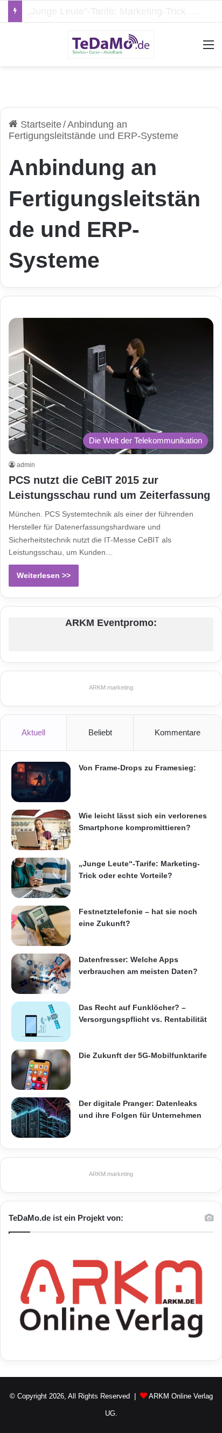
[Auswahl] (208, 49)
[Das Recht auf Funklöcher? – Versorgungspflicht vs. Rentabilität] (41, 1021)
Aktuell (33, 732)
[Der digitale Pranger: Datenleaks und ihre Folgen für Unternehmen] (41, 1117)
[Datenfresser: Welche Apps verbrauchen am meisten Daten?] (41, 974)
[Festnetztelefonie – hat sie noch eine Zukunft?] (41, 926)
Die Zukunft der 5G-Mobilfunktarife (143, 1055)
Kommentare (177, 732)
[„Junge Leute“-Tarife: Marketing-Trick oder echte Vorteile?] (41, 878)
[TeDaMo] (111, 44)
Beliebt (100, 732)
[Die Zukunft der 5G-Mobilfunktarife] (41, 1069)
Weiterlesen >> (44, 575)
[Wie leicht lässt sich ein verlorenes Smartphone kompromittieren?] (41, 830)
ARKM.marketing (111, 687)
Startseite (39, 124)
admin (26, 465)
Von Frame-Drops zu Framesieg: (137, 767)
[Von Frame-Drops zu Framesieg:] (41, 782)
